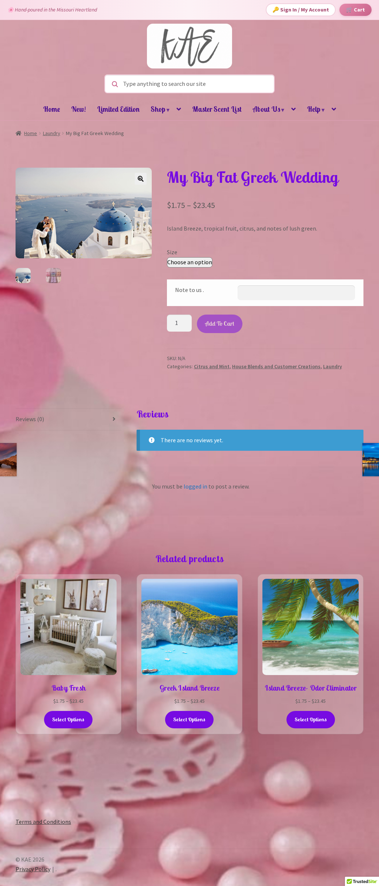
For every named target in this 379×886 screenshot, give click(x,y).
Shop (160, 109)
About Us (268, 109)
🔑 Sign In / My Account (300, 9)
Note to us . (189, 289)
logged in (195, 486)
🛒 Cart (355, 9)
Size (172, 252)
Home (51, 109)
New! (78, 109)
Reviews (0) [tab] (30, 419)
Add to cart (219, 323)
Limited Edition (118, 109)
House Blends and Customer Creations (276, 366)
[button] (141, 179)
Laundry (51, 133)
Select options (68, 719)
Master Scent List (217, 109)
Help (316, 109)
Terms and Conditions (43, 821)
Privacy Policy (33, 869)
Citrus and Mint (211, 366)
